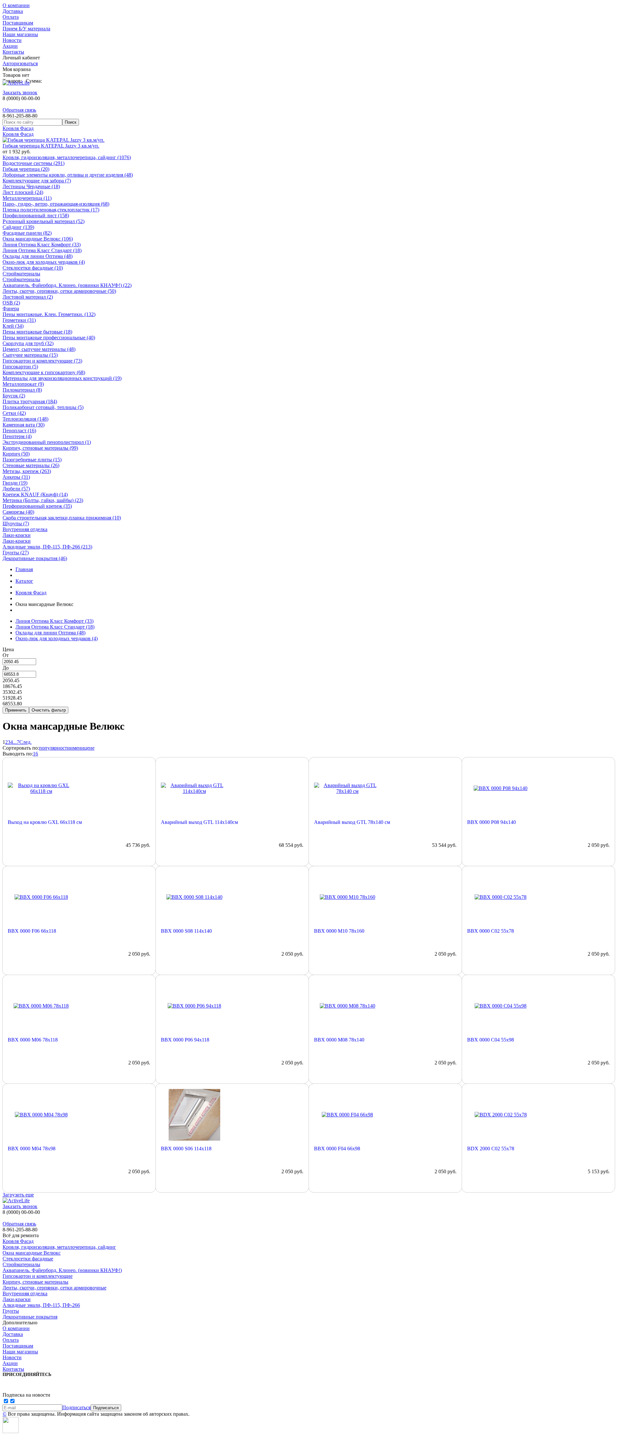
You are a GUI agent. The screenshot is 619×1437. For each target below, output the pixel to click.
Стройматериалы (21, 273)
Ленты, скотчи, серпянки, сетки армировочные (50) (59, 291)
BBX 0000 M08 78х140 (339, 1039)
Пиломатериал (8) (22, 390)
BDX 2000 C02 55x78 (490, 1148)
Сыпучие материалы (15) (30, 355)
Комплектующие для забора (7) (37, 180)
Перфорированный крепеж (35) (37, 506)
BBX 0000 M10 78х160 (339, 931)
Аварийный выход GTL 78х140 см (352, 822)
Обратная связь (19, 110)
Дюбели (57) (16, 488)
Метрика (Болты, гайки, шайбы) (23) (43, 500)
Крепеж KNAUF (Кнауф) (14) (35, 494)
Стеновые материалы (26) (31, 465)
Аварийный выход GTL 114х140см (199, 822)
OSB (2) (11, 302)
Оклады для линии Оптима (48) (38, 256)
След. (25, 742)
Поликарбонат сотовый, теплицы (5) (43, 407)
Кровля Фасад (18, 128)
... (15, 742)
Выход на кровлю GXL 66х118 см (45, 822)
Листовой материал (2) (28, 297)
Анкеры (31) (16, 477)
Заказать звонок (20, 92)
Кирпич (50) (16, 454)
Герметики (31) (19, 320)
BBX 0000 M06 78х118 (33, 1039)
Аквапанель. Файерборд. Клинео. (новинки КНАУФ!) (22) (67, 285)
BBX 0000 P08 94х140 (491, 822)
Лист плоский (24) (23, 192)
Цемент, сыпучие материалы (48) (39, 349)
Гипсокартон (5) (20, 366)
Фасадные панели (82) (27, 233)
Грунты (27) (16, 552)
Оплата (11, 17)
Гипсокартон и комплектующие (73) (42, 361)
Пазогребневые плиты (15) (32, 459)
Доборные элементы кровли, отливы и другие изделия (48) (68, 175)
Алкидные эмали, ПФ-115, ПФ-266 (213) (47, 546)
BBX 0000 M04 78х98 (31, 1148)
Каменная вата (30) (23, 424)
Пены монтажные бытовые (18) (37, 331)
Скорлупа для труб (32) (28, 343)
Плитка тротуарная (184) (30, 401)
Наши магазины (20, 34)
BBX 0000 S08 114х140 (186, 931)
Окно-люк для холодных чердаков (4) (44, 262)
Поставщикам (18, 23)
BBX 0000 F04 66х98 (337, 1148)
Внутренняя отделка (25, 529)
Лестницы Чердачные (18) (31, 186)
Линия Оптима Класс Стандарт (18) (42, 250)
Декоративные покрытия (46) (35, 558)
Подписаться (76, 1407)
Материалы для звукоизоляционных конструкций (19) (62, 378)
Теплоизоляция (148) (25, 419)
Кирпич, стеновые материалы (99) (40, 448)
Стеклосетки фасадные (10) (33, 268)
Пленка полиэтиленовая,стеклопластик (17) (51, 209)
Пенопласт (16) (19, 430)
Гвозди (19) (15, 483)
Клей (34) (13, 326)
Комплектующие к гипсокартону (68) (44, 372)
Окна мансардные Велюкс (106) (38, 238)
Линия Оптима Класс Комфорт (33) (42, 244)
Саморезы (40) (18, 512)
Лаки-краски (17, 535)
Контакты (13, 52)
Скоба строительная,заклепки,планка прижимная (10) (62, 517)
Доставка (13, 11)
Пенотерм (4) (17, 436)
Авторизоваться (20, 63)
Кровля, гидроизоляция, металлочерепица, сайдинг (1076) (67, 157)
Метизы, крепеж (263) (27, 471)
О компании (16, 5)
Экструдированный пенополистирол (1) (47, 442)
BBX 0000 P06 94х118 (185, 1039)
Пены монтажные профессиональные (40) (49, 337)
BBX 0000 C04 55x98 (490, 1039)
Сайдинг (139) (18, 227)
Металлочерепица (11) (27, 198)
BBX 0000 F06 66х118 (32, 931)
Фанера (11, 308)
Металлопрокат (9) (23, 384)
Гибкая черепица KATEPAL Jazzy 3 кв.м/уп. (51, 146)
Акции (10, 46)
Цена (8, 649)
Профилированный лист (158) (36, 215)
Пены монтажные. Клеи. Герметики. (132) (49, 314)
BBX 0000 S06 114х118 (186, 1148)
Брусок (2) (14, 395)
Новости (12, 40)
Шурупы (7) (16, 523)
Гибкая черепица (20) (26, 169)
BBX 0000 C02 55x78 (490, 931)
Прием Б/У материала (26, 28)
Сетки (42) (14, 413)
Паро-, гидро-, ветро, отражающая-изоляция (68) (56, 204)
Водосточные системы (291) (33, 163)
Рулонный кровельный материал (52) (43, 221)
